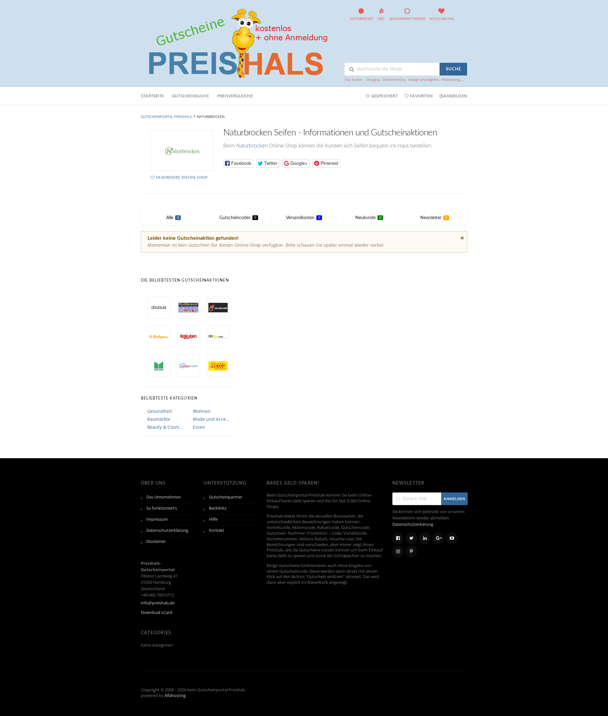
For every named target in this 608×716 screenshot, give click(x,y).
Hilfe (213, 519)
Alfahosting (450, 79)
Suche (453, 69)
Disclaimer (156, 541)
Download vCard (156, 612)
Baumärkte (158, 419)
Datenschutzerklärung (167, 530)
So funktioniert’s (161, 508)
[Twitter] (411, 538)
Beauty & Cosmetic (165, 427)
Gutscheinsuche (190, 96)
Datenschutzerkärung (412, 524)
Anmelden (455, 96)
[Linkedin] (425, 538)
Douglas (373, 79)
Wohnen (202, 411)
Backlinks (217, 508)
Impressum (157, 519)
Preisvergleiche (235, 96)
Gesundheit (159, 411)
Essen (199, 427)
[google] (438, 538)
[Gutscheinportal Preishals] (236, 42)
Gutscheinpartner (225, 497)
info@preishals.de (157, 603)
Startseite (152, 96)
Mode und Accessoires (211, 419)
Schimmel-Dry (393, 79)
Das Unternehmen (163, 497)
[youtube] (452, 538)
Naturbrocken (252, 145)
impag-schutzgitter (423, 79)
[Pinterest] (411, 551)
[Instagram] (398, 551)
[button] (238, 163)
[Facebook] (398, 538)
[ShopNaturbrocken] (182, 150)
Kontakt (216, 530)
